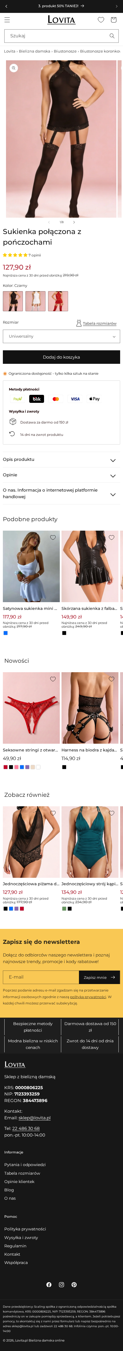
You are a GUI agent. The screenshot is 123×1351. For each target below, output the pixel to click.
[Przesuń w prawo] (74, 222)
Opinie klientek (19, 1181)
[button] (7, 19)
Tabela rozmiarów (99, 323)
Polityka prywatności (25, 1229)
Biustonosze (65, 51)
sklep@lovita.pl (35, 1117)
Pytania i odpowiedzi (25, 1164)
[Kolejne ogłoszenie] (116, 6)
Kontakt (12, 1254)
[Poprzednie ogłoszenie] (6, 6)
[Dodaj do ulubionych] (53, 537)
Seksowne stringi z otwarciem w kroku (31, 750)
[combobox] (61, 36)
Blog (9, 1189)
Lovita (9, 51)
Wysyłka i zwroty (21, 1237)
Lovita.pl (21, 1340)
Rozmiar (11, 322)
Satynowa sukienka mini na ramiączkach (31, 609)
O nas (10, 1198)
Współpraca (16, 1262)
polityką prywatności (88, 997)
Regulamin (15, 1245)
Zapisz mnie (95, 977)
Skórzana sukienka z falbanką (89, 609)
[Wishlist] (101, 19)
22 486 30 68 (26, 1128)
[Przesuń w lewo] (49, 222)
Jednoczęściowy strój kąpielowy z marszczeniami (89, 884)
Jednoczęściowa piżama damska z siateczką (31, 884)
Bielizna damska (34, 51)
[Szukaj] (112, 36)
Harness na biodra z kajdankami (89, 750)
